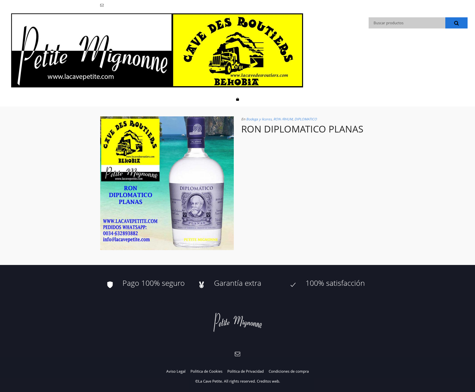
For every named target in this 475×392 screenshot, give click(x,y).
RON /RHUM (283, 119)
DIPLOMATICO (305, 119)
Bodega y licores (259, 119)
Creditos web (268, 381)
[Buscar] (456, 22)
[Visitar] (102, 4)
